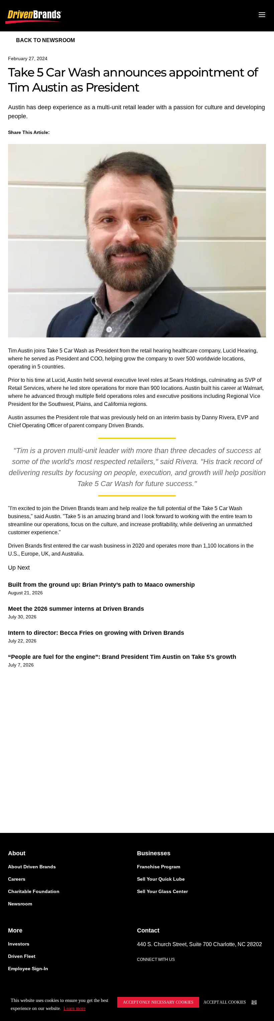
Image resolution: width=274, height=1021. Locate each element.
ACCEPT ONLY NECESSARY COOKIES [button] (158, 1002)
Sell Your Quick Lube (161, 879)
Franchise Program (158, 866)
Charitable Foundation (33, 891)
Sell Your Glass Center (162, 891)
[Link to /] (33, 15)
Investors (18, 943)
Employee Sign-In (28, 968)
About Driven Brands (32, 866)
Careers (16, 879)
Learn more (74, 1008)
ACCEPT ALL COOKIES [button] (224, 1002)
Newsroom (20, 903)
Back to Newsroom (45, 40)
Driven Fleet (21, 956)
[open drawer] (262, 15)
